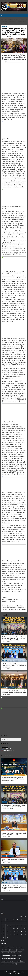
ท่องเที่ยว (7, 952)
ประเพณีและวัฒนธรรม (6, 955)
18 (10, 931)
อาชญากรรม (17, 961)
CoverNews (10, 973)
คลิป (3, 952)
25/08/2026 (8, 782)
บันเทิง (20, 952)
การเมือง (4, 774)
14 (21, 928)
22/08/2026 (8, 641)
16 (3, 931)
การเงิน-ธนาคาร (14, 947)
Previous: (14, 599)
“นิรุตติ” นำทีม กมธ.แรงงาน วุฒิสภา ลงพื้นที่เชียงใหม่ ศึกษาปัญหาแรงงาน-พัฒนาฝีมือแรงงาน (13, 860)
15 (25, 928)
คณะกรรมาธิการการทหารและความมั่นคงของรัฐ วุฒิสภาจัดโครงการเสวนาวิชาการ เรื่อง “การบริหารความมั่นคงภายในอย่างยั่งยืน (13, 779)
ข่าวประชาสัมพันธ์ (6, 687)
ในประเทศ (4, 26)
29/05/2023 (9, 36)
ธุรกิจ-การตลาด (14, 952)
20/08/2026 (8, 836)
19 (14, 931)
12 (14, 928)
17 (7, 931)
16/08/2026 (8, 694)
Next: (14, 606)
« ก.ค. (2, 940)
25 (10, 934)
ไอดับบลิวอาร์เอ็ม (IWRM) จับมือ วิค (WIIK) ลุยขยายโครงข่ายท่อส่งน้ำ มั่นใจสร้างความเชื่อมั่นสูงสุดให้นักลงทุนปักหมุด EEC (14, 665)
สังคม (19, 958)
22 (25, 931)
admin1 (4, 694)
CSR (3, 947)
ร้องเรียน (19, 955)
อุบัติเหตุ (22, 961)
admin (4, 36)
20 (17, 931)
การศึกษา (7, 947)
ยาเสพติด (14, 955)
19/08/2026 (8, 668)
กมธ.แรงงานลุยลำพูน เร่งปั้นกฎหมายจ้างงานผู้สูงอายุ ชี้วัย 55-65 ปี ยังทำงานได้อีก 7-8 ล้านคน (14, 833)
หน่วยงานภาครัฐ (5, 961)
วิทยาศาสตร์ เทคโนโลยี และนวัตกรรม (9, 958)
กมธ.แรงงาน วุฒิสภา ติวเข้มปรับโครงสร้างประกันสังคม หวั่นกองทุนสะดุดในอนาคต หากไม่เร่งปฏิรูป (14, 691)
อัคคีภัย (11, 961)
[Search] (26, 15)
